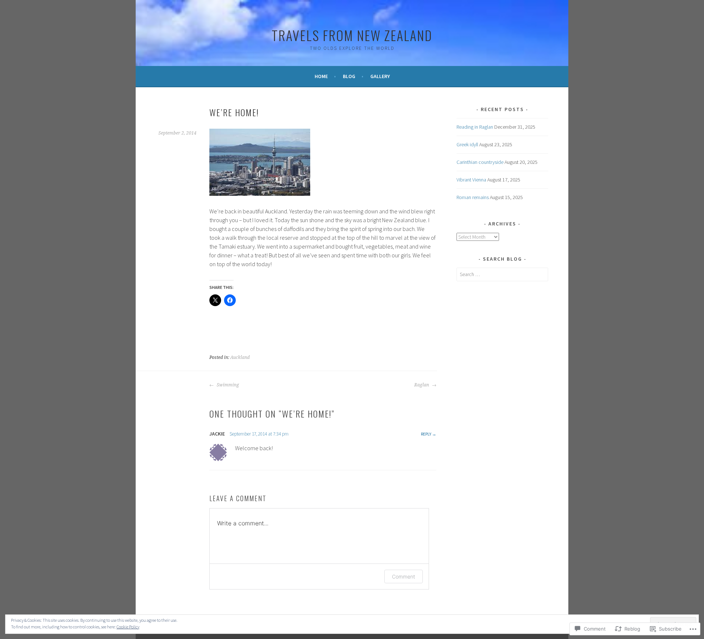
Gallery (380, 76)
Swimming (227, 385)
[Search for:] (502, 274)
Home (321, 76)
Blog (349, 76)
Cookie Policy (128, 626)
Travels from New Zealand (352, 35)
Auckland (240, 357)
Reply (426, 434)
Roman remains (472, 197)
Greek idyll (467, 144)
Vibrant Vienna (471, 179)
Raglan (422, 385)
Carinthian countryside (479, 162)
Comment (403, 576)
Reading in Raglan (474, 127)
